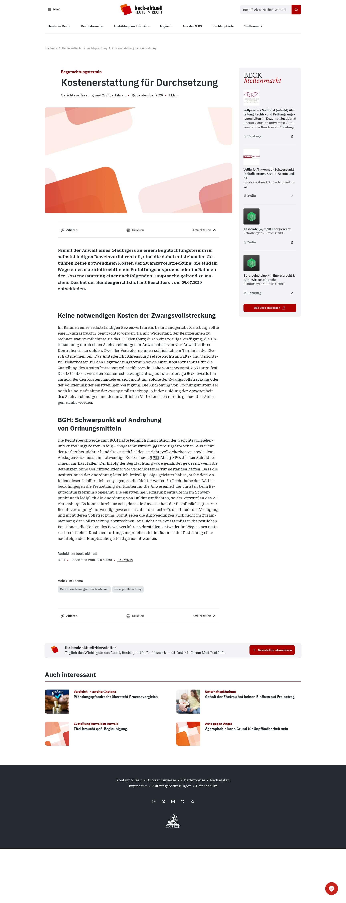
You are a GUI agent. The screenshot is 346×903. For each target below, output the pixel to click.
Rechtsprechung (96, 48)
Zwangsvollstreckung (128, 589)
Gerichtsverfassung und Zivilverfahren (84, 589)
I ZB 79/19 (125, 560)
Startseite (51, 48)
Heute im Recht (72, 48)
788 (156, 457)
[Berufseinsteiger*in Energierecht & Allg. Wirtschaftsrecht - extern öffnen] (292, 293)
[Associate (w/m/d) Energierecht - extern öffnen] (292, 242)
